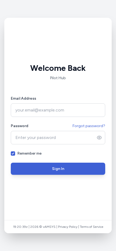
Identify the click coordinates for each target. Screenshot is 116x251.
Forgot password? (89, 126)
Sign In (58, 168)
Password (19, 126)
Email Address (23, 98)
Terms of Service (91, 227)
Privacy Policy (67, 227)
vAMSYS (49, 227)
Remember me (29, 153)
